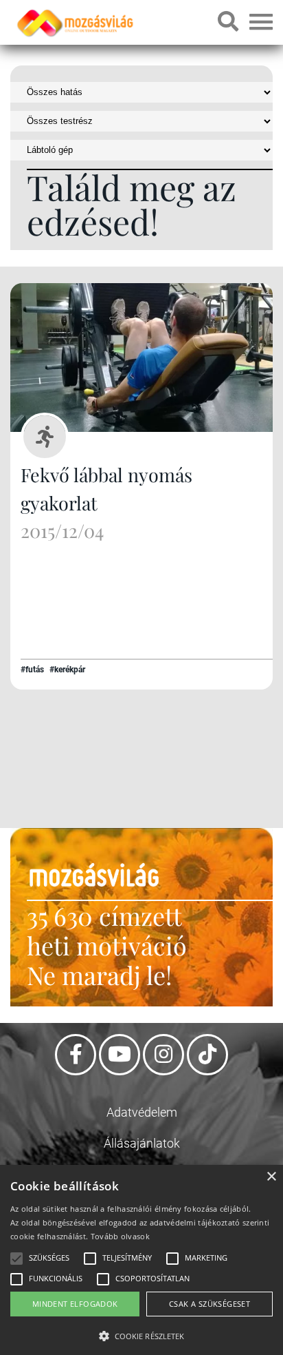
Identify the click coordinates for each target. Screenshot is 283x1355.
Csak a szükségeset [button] (209, 1304)
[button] (141, 1334)
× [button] (271, 1177)
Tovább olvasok (120, 1236)
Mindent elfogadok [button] (75, 1304)
